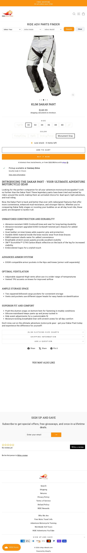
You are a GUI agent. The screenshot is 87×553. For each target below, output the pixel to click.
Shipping (34, 113)
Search (69, 29)
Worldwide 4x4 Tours (43, 527)
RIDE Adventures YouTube (43, 531)
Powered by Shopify (43, 551)
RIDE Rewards (43, 508)
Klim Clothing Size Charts (43, 332)
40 (62, 125)
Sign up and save (43, 537)
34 (42, 125)
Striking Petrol (47, 136)
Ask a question (43, 341)
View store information (17, 175)
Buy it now (43, 157)
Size (43, 121)
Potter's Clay (20, 136)
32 (35, 125)
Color (43, 131)
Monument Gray (65, 136)
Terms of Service (43, 501)
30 (28, 125)
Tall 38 (20, 125)
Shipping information (43, 337)
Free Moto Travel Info (43, 519)
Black (33, 136)
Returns (43, 493)
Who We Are (43, 516)
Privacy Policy (44, 497)
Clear (80, 29)
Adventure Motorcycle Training (43, 523)
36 (49, 125)
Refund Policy (43, 505)
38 (55, 125)
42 (69, 125)
